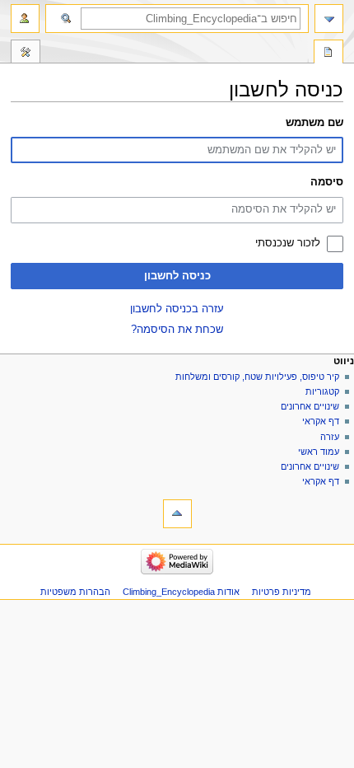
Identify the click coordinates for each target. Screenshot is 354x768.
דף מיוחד (328, 53)
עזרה (329, 437)
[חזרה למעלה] (177, 513)
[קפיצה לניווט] (328, 18)
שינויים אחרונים (310, 406)
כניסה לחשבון (177, 276)
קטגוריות (321, 391)
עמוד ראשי (318, 452)
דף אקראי (320, 421)
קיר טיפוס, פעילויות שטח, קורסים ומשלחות (257, 377)
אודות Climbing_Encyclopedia (181, 592)
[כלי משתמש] (25, 18)
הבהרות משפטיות (75, 592)
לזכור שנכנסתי (287, 243)
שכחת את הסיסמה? (177, 329)
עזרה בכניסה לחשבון (177, 309)
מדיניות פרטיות (281, 592)
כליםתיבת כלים (26, 53)
